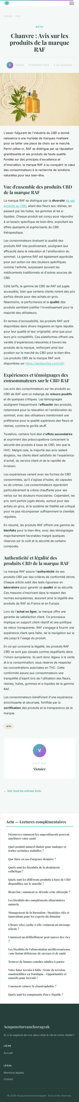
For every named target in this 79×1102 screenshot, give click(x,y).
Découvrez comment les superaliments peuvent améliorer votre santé (38, 836)
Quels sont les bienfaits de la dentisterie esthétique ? (34, 869)
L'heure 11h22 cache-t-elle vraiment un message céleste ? (39, 926)
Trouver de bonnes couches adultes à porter (36, 961)
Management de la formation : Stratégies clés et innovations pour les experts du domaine (38, 914)
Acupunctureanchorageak (27, 1026)
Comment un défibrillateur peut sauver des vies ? (39, 939)
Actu (17, 16)
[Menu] (71, 3)
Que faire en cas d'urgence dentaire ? (32, 859)
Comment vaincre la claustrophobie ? (32, 986)
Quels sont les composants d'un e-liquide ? (35, 994)
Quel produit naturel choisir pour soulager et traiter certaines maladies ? (37, 848)
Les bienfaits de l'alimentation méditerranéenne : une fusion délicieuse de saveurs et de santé (39, 951)
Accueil (8, 16)
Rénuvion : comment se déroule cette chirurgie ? (39, 892)
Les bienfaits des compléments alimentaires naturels (36, 902)
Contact (8, 1079)
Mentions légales (14, 1072)
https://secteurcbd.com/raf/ (45, 363)
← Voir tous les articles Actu (22, 791)
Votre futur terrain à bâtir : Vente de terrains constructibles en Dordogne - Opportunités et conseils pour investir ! (37, 974)
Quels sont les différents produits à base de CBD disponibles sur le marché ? (39, 881)
